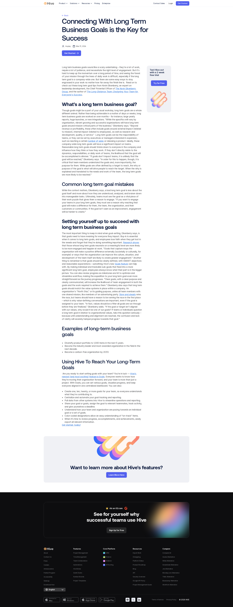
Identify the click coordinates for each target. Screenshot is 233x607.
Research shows (131, 242)
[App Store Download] (88, 599)
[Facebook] (127, 600)
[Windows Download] (70, 599)
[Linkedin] (139, 600)
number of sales (96, 141)
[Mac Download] (52, 599)
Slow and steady (127, 294)
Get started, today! (71, 425)
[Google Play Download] (107, 599)
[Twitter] (133, 600)
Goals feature (121, 264)
